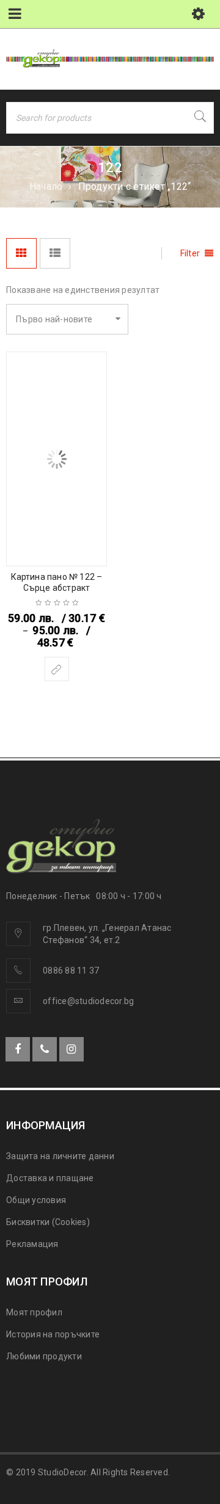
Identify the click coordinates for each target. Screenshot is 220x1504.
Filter (190, 253)
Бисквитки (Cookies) (48, 1222)
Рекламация (32, 1244)
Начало (46, 186)
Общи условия (36, 1200)
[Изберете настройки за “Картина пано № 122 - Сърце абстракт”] (57, 669)
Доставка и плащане (50, 1178)
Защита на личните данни (60, 1156)
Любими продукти (44, 1356)
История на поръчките (53, 1334)
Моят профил (34, 1312)
